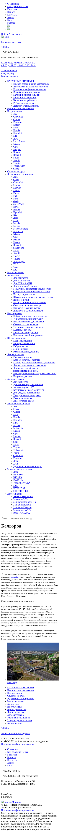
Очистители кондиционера (27, 305)
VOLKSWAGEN (22, 483)
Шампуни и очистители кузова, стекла (33, 297)
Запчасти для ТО (22, 510)
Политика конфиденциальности (17, 744)
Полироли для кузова (24, 294)
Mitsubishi (18, 231)
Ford (15, 127)
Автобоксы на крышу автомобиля (30, 86)
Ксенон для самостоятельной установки (34, 362)
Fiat (15, 196)
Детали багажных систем (26, 105)
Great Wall (18, 204)
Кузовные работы (22, 329)
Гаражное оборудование (25, 332)
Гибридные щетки (22, 346)
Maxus (16, 226)
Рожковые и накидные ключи (28, 321)
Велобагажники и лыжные (27, 92)
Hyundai (17, 133)
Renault (17, 155)
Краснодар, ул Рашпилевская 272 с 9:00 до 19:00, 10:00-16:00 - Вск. (18, 64)
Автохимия (13, 275)
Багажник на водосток (24, 97)
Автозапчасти (14, 493)
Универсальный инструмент (28, 319)
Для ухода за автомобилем (26, 392)
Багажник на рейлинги (25, 100)
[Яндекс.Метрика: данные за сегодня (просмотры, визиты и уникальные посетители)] (11, 802)
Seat (15, 442)
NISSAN (17, 477)
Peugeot (17, 149)
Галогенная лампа (22, 357)
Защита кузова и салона (19, 469)
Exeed (16, 193)
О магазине (13, 3)
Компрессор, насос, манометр (28, 390)
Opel (15, 146)
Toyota (16, 163)
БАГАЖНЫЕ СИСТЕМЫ (20, 81)
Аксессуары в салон (23, 401)
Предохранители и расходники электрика (34, 373)
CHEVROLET (20, 491)
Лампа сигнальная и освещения (29, 365)
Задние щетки (20, 349)
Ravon (16, 152)
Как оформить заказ (17, 6)
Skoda (16, 157)
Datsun (16, 125)
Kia (15, 135)
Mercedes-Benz (20, 228)
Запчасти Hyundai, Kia (24, 502)
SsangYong (18, 248)
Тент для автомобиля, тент (27, 395)
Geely (16, 201)
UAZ (15, 267)
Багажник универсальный (26, 95)
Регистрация (14, 34)
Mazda (16, 223)
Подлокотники (15, 111)
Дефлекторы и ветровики (20, 174)
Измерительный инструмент (28, 335)
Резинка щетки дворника (26, 351)
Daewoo (17, 122)
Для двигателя (20, 278)
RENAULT (19, 474)
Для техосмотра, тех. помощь (28, 384)
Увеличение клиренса (18, 403)
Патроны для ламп (23, 376)
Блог (9, 20)
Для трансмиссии (22, 280)
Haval (16, 207)
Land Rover (19, 141)
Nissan (16, 144)
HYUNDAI (19, 488)
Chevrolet (18, 116)
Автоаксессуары (15, 379)
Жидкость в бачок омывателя (28, 310)
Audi (15, 114)
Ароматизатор (20, 381)
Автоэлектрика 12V (23, 387)
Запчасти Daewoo (22, 507)
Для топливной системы (26, 286)
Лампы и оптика (15, 354)
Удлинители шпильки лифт (27, 466)
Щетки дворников (16, 338)
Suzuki (16, 160)
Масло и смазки (15, 272)
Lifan (15, 220)
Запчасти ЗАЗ (20, 499)
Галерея (11, 23)
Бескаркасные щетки (24, 343)
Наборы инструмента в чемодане (30, 316)
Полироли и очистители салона (29, 302)
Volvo (16, 452)
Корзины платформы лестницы (29, 89)
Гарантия (12, 9)
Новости (11, 12)
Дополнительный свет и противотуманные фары (25, 369)
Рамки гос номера (22, 398)
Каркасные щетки (22, 340)
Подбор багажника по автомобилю (31, 84)
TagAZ (16, 256)
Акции (10, 17)
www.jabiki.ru (15, 577)
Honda (16, 130)
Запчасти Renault (22, 504)
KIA (15, 422)
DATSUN (18, 480)
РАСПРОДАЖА (21, 513)
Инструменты (14, 313)
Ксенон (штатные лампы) (26, 360)
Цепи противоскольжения (20, 108)
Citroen (16, 119)
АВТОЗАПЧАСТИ (23, 496)
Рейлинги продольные (25, 103)
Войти (4, 34)
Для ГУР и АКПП (22, 283)
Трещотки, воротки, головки (28, 327)
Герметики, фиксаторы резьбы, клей (32, 289)
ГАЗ (15, 269)
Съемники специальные (25, 324)
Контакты (12, 14)
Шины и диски (21, 299)
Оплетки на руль (16, 171)
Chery (16, 168)
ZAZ (15, 264)
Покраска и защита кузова (26, 308)
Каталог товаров (9, 76)
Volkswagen (19, 166)
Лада (15, 138)
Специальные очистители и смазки (31, 291)
